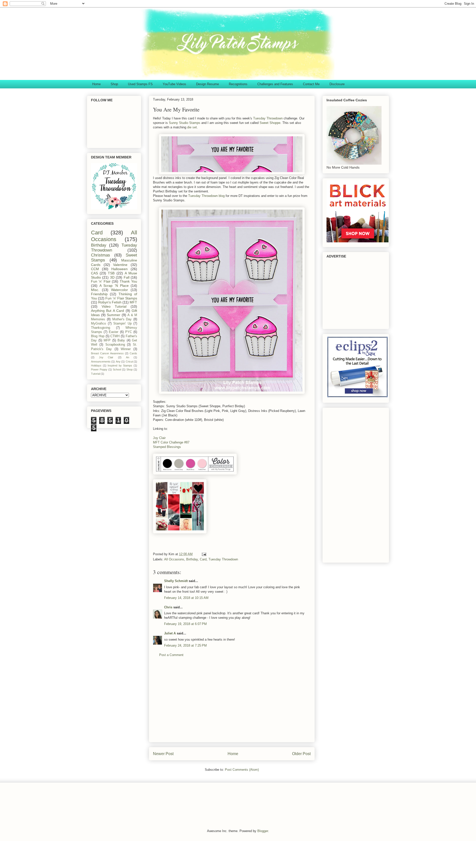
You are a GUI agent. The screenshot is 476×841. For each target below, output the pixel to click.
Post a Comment (171, 655)
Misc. (95, 290)
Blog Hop (97, 336)
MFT (133, 302)
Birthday (192, 559)
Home (96, 84)
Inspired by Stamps (120, 365)
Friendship (99, 294)
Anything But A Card (107, 311)
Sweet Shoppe (270, 123)
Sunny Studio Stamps (185, 123)
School (117, 369)
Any (118, 361)
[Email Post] (203, 554)
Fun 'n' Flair (101, 281)
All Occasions (174, 559)
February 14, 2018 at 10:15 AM (186, 598)
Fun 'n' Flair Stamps (121, 298)
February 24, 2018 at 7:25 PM (185, 645)
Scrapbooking (115, 344)
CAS (94, 273)
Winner (126, 349)
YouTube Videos (174, 84)
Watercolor (119, 290)
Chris (168, 607)
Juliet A (170, 633)
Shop (114, 84)
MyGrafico (98, 323)
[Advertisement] (232, 703)
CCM (95, 269)
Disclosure (337, 84)
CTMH (114, 336)
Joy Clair (159, 438)
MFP (107, 340)
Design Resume (207, 84)
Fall (126, 277)
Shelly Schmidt (176, 581)
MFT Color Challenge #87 (171, 442)
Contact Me (311, 84)
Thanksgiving (100, 327)
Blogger (262, 831)
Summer (113, 315)
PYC (128, 332)
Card (203, 559)
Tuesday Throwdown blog (206, 196)
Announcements (101, 361)
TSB (111, 273)
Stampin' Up (122, 323)
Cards (133, 353)
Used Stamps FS (140, 84)
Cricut (129, 361)
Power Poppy (99, 369)
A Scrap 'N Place (114, 286)
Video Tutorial (114, 306)
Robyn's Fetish (109, 302)
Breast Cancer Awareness (107, 353)
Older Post (301, 754)
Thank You (128, 281)
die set (191, 127)
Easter (113, 332)
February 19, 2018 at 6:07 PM (185, 624)
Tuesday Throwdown (268, 118)
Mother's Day (122, 319)
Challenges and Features (275, 84)
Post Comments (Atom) (242, 769)
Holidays (96, 365)
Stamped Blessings (167, 447)
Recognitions (238, 84)
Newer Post (163, 754)
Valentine (120, 265)
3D (112, 277)
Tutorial (95, 373)
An (127, 357)
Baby (121, 340)
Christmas (100, 255)
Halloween (119, 269)
